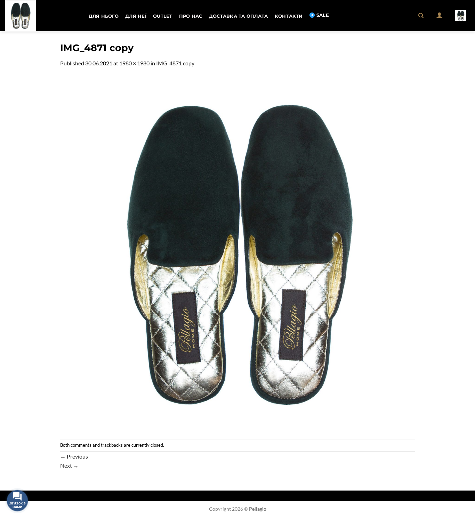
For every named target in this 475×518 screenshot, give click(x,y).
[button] (439, 15)
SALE (322, 15)
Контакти (289, 16)
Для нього (104, 16)
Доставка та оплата (238, 16)
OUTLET (162, 16)
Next (69, 465)
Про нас (190, 16)
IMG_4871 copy (175, 63)
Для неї (135, 16)
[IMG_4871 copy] (237, 252)
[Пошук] (421, 16)
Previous (74, 456)
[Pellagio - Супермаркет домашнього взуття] (40, 15)
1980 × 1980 (134, 63)
